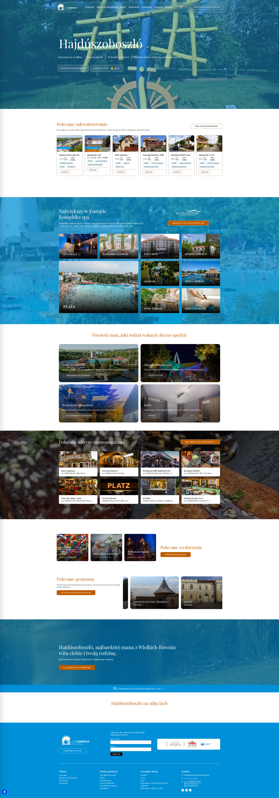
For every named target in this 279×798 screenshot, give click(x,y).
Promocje (158, 7)
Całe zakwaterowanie (108, 775)
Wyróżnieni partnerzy (108, 786)
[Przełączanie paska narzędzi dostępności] (4, 792)
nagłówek (144, 786)
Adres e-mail (115, 739)
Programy (89, 7)
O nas (143, 778)
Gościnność (147, 7)
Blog (142, 780)
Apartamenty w (106, 780)
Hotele (123, 7)
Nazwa (112, 746)
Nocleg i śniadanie (107, 783)
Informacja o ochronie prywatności (154, 783)
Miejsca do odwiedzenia (107, 7)
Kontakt (168, 7)
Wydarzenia (133, 7)
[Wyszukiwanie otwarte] (186, 7)
